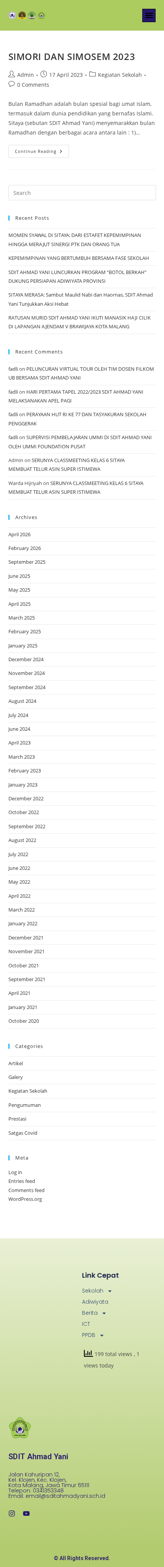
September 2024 (26, 687)
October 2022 (23, 812)
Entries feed (21, 1181)
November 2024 (26, 673)
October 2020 (23, 1020)
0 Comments (33, 84)
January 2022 (22, 923)
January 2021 (22, 1007)
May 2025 (19, 589)
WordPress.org (25, 1199)
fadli (13, 368)
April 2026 (19, 534)
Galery (15, 1077)
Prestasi (17, 1118)
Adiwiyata (95, 1302)
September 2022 (26, 826)
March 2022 (21, 909)
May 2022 (19, 881)
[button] (149, 15)
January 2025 (22, 645)
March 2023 (21, 756)
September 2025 (26, 561)
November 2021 (26, 951)
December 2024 (25, 659)
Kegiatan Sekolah (120, 74)
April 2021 (19, 993)
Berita (90, 1313)
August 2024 (22, 701)
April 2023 (19, 742)
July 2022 (18, 854)
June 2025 (19, 576)
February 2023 (24, 770)
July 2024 (18, 715)
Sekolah (92, 1290)
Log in (15, 1172)
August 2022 (22, 840)
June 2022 (19, 868)
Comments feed (26, 1190)
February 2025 (24, 631)
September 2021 (26, 979)
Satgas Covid (22, 1132)
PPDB (88, 1335)
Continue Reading (42, 149)
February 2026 (24, 548)
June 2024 (19, 728)
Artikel (15, 1063)
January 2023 (22, 784)
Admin (25, 74)
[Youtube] (26, 1513)
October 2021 (23, 965)
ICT (86, 1324)
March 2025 (21, 617)
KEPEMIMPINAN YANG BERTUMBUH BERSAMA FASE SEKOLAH (78, 258)
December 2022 (25, 798)
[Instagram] (11, 1513)
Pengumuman (24, 1104)
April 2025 (19, 603)
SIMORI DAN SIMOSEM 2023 (71, 56)
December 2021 (25, 937)
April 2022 (19, 895)
